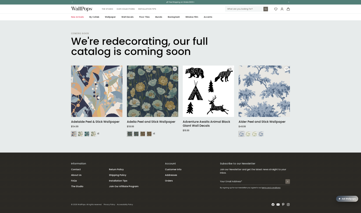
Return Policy (116, 169)
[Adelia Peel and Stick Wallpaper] (152, 91)
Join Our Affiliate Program (123, 186)
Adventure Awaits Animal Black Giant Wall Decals (206, 124)
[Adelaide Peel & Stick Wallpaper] (96, 91)
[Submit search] (265, 9)
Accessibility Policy (125, 204)
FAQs (74, 180)
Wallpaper (110, 17)
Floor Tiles (144, 17)
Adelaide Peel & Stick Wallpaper (95, 122)
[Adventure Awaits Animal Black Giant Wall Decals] (208, 91)
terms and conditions (271, 187)
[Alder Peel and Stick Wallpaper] (264, 91)
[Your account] (282, 9)
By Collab (94, 17)
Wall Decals (127, 17)
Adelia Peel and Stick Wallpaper (151, 122)
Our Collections (126, 9)
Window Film (191, 17)
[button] (72, 2)
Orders (169, 180)
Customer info (173, 169)
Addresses (171, 175)
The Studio (107, 9)
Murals (158, 17)
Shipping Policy (117, 175)
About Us (76, 175)
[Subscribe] (287, 181)
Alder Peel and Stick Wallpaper (262, 122)
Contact (76, 169)
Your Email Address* (231, 181)
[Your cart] (288, 9)
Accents (208, 17)
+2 (98, 133)
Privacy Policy (109, 204)
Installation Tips (147, 9)
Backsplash (174, 17)
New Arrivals (77, 17)
